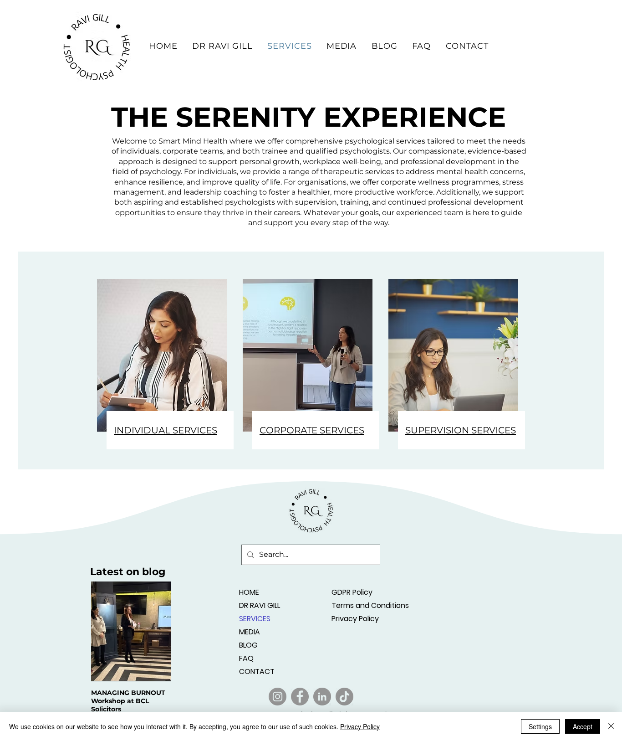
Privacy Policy (355, 618)
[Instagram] (277, 696)
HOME (249, 592)
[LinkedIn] (322, 696)
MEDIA (249, 632)
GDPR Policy (351, 592)
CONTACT (257, 671)
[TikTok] (344, 696)
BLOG (248, 645)
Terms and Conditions (363, 605)
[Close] (611, 726)
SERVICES (254, 618)
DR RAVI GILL (259, 605)
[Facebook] (300, 696)
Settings (540, 726)
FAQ (246, 658)
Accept (582, 726)
